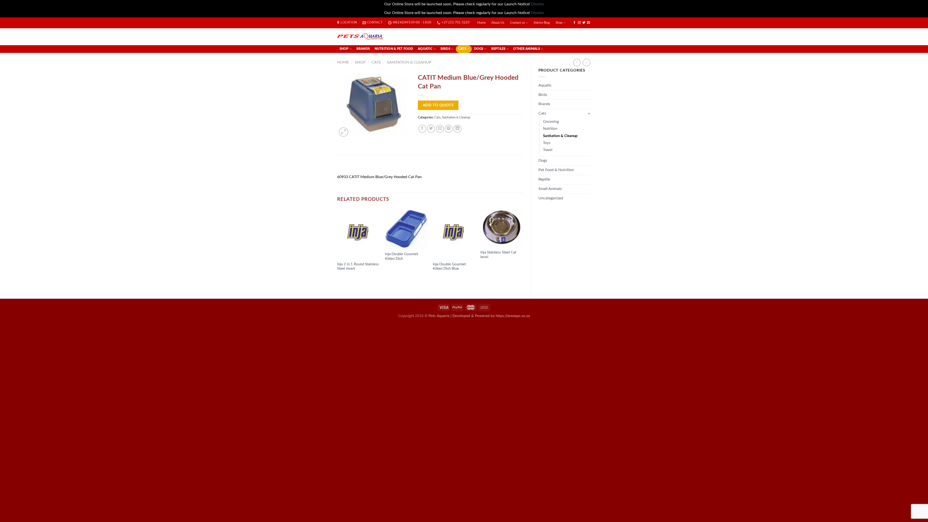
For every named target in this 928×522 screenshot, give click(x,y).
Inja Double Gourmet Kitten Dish (401, 256)
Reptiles (498, 49)
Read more (350, 278)
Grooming (551, 121)
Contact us (517, 22)
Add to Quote (438, 105)
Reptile (544, 179)
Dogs (478, 49)
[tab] (350, 166)
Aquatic (425, 49)
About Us (497, 22)
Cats (462, 49)
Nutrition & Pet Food (394, 49)
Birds (445, 49)
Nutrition (550, 128)
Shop (559, 22)
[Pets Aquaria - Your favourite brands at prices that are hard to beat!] (388, 36)
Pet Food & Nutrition (556, 170)
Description (350, 166)
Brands (363, 49)
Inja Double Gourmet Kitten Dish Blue (449, 266)
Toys (547, 143)
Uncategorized (550, 198)
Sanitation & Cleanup (409, 62)
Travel (547, 150)
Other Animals (526, 49)
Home (481, 22)
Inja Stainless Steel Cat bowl (498, 255)
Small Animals (550, 189)
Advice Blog (542, 22)
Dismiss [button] (537, 4)
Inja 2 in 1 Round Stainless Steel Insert (358, 266)
